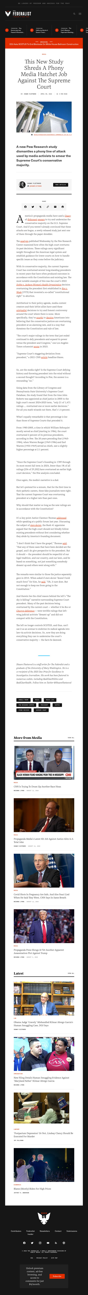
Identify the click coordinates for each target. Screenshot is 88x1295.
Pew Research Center (26, 705)
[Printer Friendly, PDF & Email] (62, 207)
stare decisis (24, 710)
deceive (50, 317)
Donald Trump (23, 700)
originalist (21, 310)
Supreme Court (41, 710)
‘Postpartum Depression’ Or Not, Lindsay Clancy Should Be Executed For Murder (43, 1135)
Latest (18, 973)
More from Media (28, 738)
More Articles (60, 185)
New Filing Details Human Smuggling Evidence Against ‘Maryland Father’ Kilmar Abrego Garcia (41, 1079)
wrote (36, 346)
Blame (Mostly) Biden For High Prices (32, 1188)
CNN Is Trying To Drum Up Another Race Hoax (37, 786)
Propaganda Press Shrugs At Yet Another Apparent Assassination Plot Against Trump (39, 952)
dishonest (32, 219)
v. (38, 284)
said (65, 543)
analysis (24, 241)
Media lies (50, 700)
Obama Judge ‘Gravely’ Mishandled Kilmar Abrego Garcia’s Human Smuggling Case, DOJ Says (43, 1024)
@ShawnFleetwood (36, 186)
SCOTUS (57, 705)
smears (41, 219)
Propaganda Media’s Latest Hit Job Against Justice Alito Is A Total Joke (43, 841)
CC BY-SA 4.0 (67, 134)
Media (37, 700)
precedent (44, 705)
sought (39, 317)
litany (68, 215)
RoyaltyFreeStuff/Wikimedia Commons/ (48, 134)
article (44, 357)
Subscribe (57, 1276)
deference (25, 610)
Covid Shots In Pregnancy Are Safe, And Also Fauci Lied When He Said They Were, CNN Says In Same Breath (41, 896)
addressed (61, 518)
